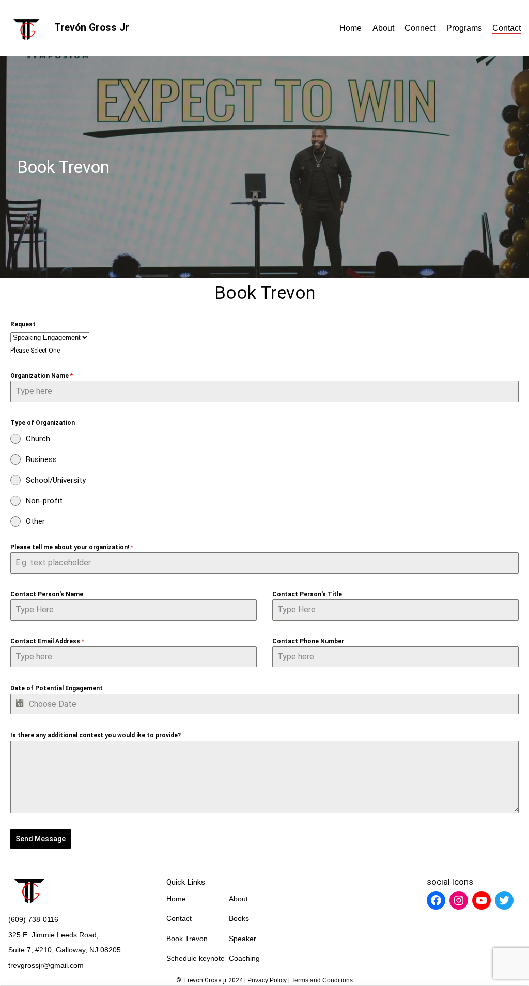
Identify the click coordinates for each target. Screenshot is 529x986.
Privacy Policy (267, 980)
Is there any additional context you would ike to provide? (95, 735)
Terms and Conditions (322, 980)
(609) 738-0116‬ (33, 919)
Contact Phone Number (308, 641)
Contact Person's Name (46, 594)
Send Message (40, 839)
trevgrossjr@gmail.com (46, 965)
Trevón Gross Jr (91, 28)
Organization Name (41, 375)
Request (23, 324)
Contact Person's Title (307, 594)
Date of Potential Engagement (56, 688)
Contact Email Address (47, 641)
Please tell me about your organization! (71, 547)
